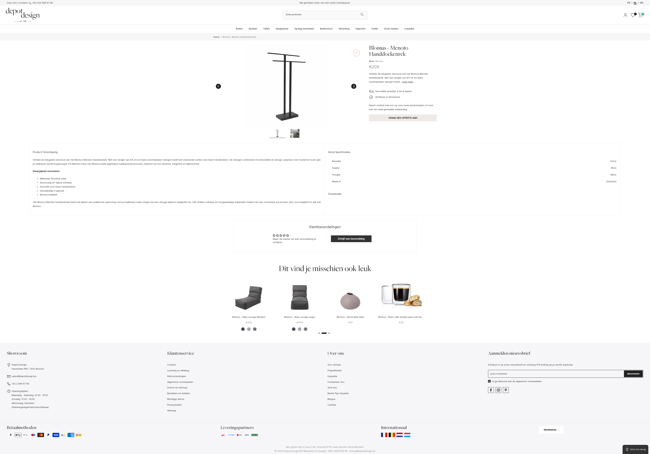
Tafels (266, 28)
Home (216, 37)
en (641, 3)
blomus (379, 61)
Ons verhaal (334, 364)
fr (628, 3)
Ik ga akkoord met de (517, 381)
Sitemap (171, 410)
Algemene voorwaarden (180, 382)
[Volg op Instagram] (498, 390)
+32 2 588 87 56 (20, 383)
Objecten (360, 28)
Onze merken (391, 28)
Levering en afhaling (178, 370)
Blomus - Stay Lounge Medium (248, 316)
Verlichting (344, 28)
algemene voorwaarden (529, 381)
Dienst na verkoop (177, 387)
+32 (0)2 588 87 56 (42, 2)
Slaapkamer (282, 28)
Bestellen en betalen (178, 393)
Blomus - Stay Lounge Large (299, 316)
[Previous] (218, 86)
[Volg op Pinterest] (506, 390)
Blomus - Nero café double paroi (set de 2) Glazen (405, 316)
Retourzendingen (176, 376)
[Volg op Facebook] (491, 390)
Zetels (239, 28)
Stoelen (253, 28)
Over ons (12, 2)
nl (635, 3)
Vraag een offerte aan (402, 117)
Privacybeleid (174, 404)
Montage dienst (175, 399)
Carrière (332, 404)
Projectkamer (335, 370)
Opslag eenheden (304, 28)
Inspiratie (409, 28)
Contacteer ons (336, 382)
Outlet (374, 28)
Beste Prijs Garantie (338, 393)
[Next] (353, 86)
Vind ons (332, 387)
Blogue (331, 399)
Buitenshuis (326, 28)
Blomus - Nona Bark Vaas (350, 316)
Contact (23, 2)
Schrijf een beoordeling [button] (351, 238)
